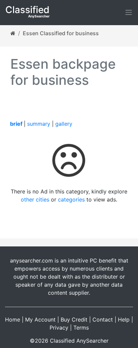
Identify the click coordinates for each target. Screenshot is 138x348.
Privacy (59, 327)
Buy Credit (74, 319)
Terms (81, 327)
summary (38, 123)
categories (71, 199)
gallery (63, 123)
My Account (40, 319)
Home (12, 319)
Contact (102, 319)
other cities (35, 199)
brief (16, 123)
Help (124, 319)
